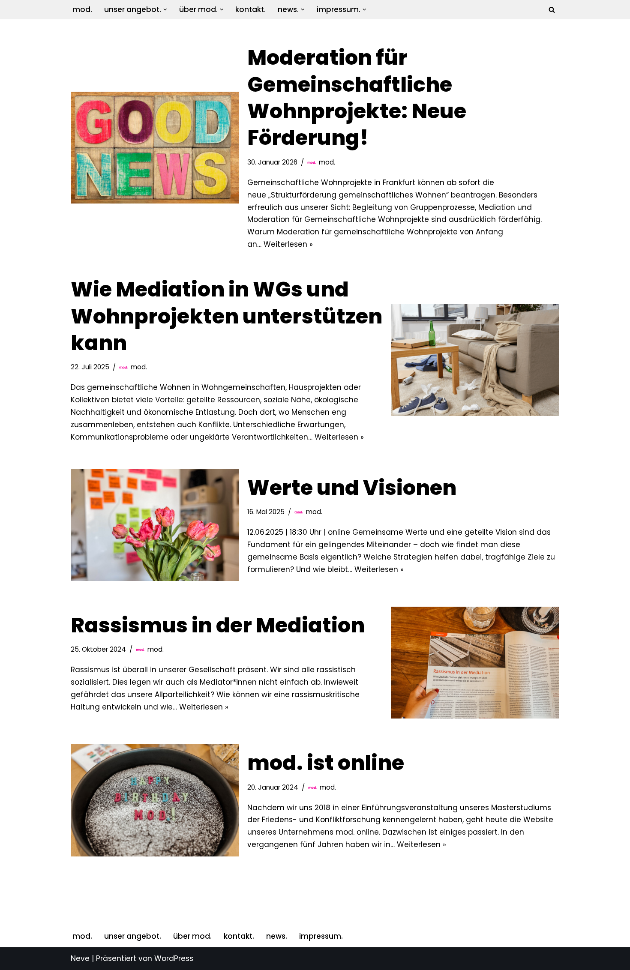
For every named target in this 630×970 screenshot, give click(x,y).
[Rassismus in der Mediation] (475, 663)
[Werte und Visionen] (155, 525)
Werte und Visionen (351, 487)
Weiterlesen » (288, 244)
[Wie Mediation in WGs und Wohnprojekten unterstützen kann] (475, 360)
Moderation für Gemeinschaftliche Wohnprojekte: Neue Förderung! (356, 97)
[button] (165, 10)
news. (276, 936)
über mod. (192, 936)
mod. (82, 9)
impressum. (321, 936)
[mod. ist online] (155, 800)
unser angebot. (132, 936)
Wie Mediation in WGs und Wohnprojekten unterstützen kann (226, 316)
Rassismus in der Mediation (218, 625)
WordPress (173, 958)
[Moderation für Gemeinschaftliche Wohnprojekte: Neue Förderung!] (155, 148)
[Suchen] (552, 9)
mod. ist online (325, 762)
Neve (80, 958)
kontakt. (250, 9)
